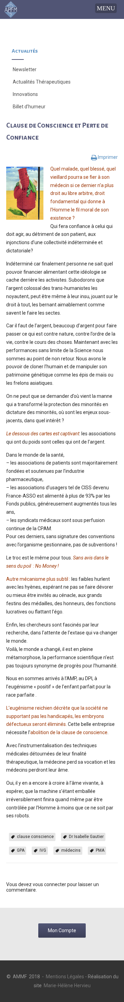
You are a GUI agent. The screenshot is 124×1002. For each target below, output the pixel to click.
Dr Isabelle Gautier (86, 836)
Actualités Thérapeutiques (42, 82)
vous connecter (49, 884)
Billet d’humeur (29, 106)
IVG (43, 850)
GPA (20, 850)
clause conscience (35, 836)
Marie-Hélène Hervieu (67, 985)
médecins (71, 850)
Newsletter (25, 69)
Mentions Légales (65, 976)
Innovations (25, 94)
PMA (100, 850)
